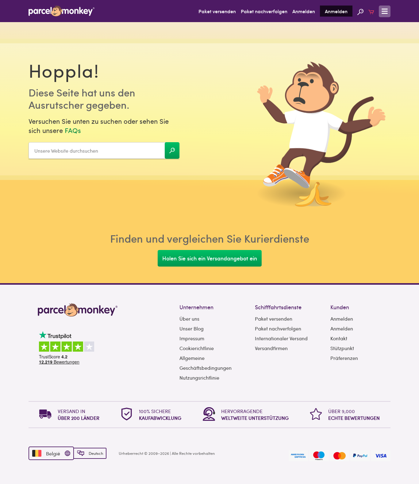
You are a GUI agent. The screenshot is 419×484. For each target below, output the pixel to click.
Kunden (339, 307)
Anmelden (303, 11)
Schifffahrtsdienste (278, 307)
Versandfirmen (271, 348)
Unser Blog (191, 328)
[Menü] (384, 11)
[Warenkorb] (371, 11)
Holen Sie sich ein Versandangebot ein (209, 258)
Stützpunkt (342, 348)
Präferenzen (344, 358)
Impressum (191, 338)
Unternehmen (196, 307)
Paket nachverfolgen (264, 11)
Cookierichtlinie (196, 348)
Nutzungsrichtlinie (199, 377)
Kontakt (338, 338)
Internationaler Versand (281, 338)
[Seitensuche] (360, 11)
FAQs (73, 130)
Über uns (189, 318)
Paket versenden (217, 11)
